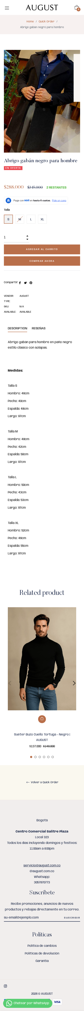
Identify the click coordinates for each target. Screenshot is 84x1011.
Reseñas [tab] (39, 328)
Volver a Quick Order (44, 782)
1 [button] (31, 757)
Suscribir (72, 918)
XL (42, 219)
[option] (42, 683)
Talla (7, 210)
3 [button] (40, 757)
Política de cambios (42, 946)
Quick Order (47, 21)
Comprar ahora (42, 261)
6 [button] (53, 757)
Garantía (42, 961)
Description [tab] (17, 328)
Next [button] (74, 683)
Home (30, 21)
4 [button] (44, 757)
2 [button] (35, 757)
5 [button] (48, 757)
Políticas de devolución (42, 953)
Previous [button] (10, 683)
